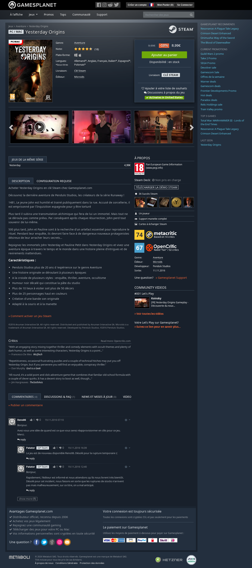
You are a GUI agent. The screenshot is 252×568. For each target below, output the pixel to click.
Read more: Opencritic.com (116, 340)
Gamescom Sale (210, 72)
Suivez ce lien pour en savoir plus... (158, 326)
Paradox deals (209, 100)
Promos (49, 14)
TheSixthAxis (36, 382)
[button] (151, 4)
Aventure (21, 26)
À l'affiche (16, 14)
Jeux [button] (32, 14)
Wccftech (37, 354)
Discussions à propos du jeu (166, 92)
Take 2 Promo (209, 58)
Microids (79, 77)
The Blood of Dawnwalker (215, 42)
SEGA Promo (208, 63)
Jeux (10, 26)
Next (192, 127)
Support (102, 14)
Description (21, 181)
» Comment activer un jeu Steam (29, 316)
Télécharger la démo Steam (156, 187)
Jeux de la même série (27, 159)
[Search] (191, 15)
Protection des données (92, 563)
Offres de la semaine (212, 77)
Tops (63, 14)
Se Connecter (185, 5)
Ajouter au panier (164, 55)
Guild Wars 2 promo (212, 54)
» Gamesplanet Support (171, 277)
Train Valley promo (211, 109)
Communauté (81, 14)
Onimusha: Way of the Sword (218, 38)
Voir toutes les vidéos (149, 313)
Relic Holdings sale (211, 104)
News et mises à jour (99, 397)
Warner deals (208, 81)
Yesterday (15, 165)
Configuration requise (54, 181)
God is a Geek (33, 368)
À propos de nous (44, 563)
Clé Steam (80, 70)
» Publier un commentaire (25, 405)
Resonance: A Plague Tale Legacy (220, 28)
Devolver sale (208, 67)
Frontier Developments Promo (218, 91)
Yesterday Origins (38, 26)
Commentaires (24, 397)
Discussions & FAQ (59, 397)
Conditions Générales (67, 563)
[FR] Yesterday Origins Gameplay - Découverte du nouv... (169, 304)
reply (23, 439)
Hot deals (206, 95)
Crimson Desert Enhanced (216, 33)
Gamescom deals (210, 86)
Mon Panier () (165, 5)
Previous (11, 127)
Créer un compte (137, 5)
